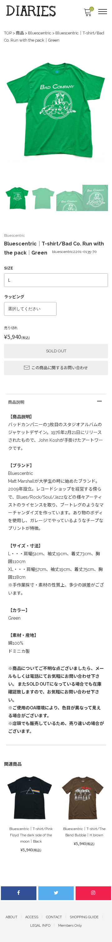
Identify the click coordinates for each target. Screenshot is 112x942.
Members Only (70, 926)
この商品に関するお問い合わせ (59, 367)
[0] (87, 14)
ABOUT (11, 917)
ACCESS (31, 917)
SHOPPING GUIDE (84, 917)
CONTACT (54, 917)
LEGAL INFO (40, 926)
